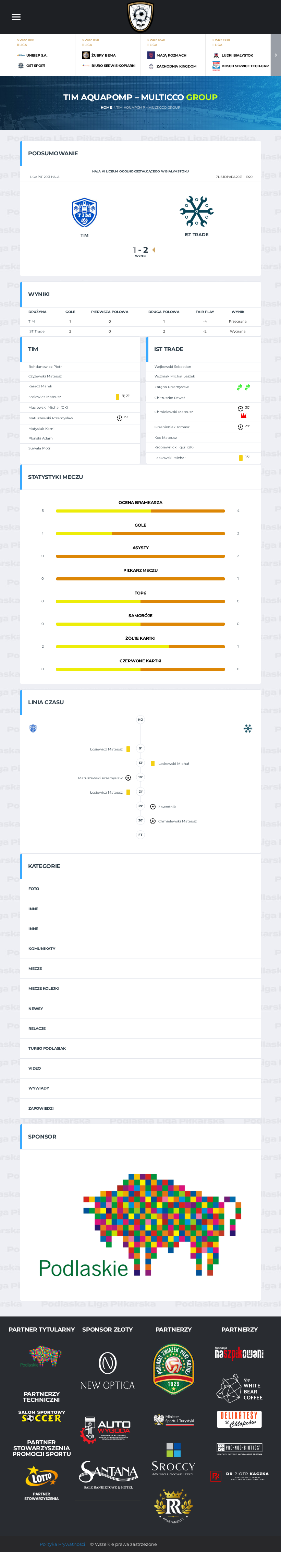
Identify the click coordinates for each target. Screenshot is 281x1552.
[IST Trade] (197, 210)
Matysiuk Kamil (42, 428)
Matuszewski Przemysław (50, 418)
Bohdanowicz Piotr (45, 366)
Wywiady (38, 1088)
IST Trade (36, 331)
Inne (33, 908)
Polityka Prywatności (62, 1544)
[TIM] (85, 211)
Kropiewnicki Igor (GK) (174, 447)
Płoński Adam (40, 438)
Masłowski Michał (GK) (48, 407)
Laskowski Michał (170, 458)
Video (34, 1068)
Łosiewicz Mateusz (44, 397)
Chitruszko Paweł (170, 398)
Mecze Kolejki (43, 988)
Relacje (36, 1028)
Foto (33, 888)
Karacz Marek (40, 386)
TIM (31, 321)
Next (276, 55)
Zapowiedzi (41, 1108)
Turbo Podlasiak (47, 1048)
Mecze (35, 968)
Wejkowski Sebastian (173, 366)
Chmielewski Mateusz (174, 412)
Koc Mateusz (166, 437)
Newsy (35, 1008)
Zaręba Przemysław (172, 387)
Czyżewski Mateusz (45, 376)
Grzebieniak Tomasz (172, 427)
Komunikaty (41, 948)
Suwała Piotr (39, 448)
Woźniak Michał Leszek (175, 376)
